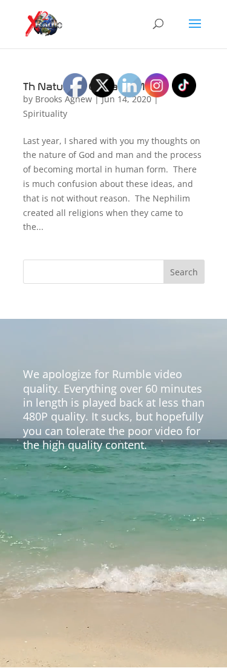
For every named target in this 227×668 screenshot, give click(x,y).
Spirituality (45, 113)
